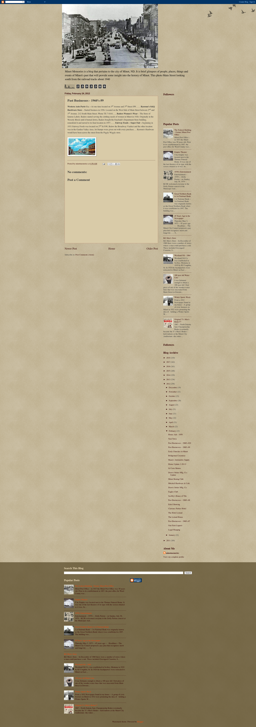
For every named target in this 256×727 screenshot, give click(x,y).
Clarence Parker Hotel (177, 508)
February (172, 430)
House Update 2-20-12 (177, 464)
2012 (168, 383)
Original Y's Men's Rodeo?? (181, 320)
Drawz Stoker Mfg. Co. (177, 487)
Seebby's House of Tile (177, 496)
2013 (168, 379)
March (172, 426)
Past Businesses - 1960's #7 (179, 521)
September (173, 400)
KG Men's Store (169, 238)
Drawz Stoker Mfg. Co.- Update (178, 473)
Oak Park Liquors (175, 525)
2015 (168, 370)
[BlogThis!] (111, 164)
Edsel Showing (174, 504)
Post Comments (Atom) (84, 254)
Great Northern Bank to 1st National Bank (182, 194)
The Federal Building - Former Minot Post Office (182, 132)
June (171, 413)
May (171, 417)
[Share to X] (113, 164)
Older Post (152, 248)
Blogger (140, 721)
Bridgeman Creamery (176, 455)
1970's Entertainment (182, 171)
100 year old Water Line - (181, 276)
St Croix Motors (174, 468)
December (173, 387)
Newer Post (71, 248)
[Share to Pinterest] (118, 164)
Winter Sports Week (182, 297)
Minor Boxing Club (175, 479)
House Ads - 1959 (175, 434)
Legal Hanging (174, 529)
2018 (168, 357)
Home (111, 248)
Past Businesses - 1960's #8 (179, 500)
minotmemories (172, 553)
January (172, 535)
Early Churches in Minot (178, 451)
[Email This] (108, 164)
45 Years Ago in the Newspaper (182, 217)
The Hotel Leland (175, 512)
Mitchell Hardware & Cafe (179, 483)
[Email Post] (103, 163)
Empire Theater (180, 152)
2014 (168, 375)
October (172, 396)
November (173, 391)
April (171, 422)
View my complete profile (173, 556)
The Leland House (175, 517)
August (172, 404)
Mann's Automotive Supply (178, 459)
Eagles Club (173, 491)
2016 (168, 366)
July (171, 409)
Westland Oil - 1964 (182, 255)
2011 (168, 540)
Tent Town (172, 438)
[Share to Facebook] (116, 164)
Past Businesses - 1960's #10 (179, 443)
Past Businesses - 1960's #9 (179, 447)
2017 (168, 362)
